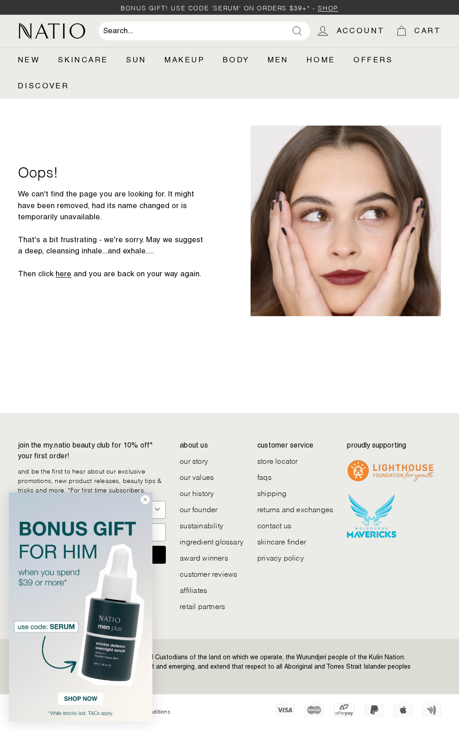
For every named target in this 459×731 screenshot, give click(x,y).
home (321, 59)
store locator (277, 460)
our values (197, 476)
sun (136, 59)
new (29, 59)
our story (194, 460)
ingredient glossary (211, 541)
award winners (204, 557)
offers (373, 59)
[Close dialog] (145, 499)
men (278, 59)
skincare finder (281, 541)
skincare (83, 59)
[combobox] (204, 31)
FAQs (264, 476)
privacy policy (280, 557)
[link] (80, 607)
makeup (185, 59)
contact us (274, 525)
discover (43, 85)
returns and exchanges (295, 509)
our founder (198, 509)
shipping (272, 493)
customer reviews (208, 573)
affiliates (193, 589)
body (236, 59)
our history (197, 493)
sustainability (201, 525)
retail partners (202, 606)
